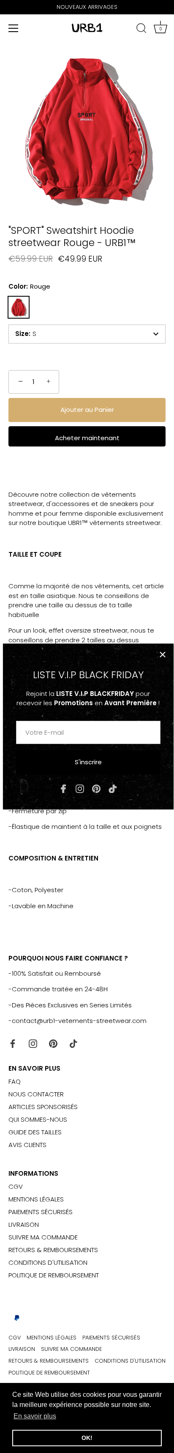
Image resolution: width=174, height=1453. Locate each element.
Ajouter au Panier (87, 409)
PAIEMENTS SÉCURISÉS (40, 1211)
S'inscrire (88, 762)
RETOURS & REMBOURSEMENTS (53, 1249)
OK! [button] (87, 1437)
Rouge (18, 307)
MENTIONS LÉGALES (36, 1199)
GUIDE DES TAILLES (35, 1132)
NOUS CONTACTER (36, 1094)
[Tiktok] (113, 788)
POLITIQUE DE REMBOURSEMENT (53, 1275)
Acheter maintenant (87, 437)
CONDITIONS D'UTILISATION (47, 1262)
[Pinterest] (96, 788)
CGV (15, 1186)
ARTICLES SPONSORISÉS (43, 1106)
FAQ (14, 1081)
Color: (29, 286)
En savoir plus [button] (35, 1416)
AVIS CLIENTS (27, 1144)
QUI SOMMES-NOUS (37, 1119)
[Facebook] (63, 788)
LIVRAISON (23, 1224)
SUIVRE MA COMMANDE (43, 1237)
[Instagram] (80, 788)
